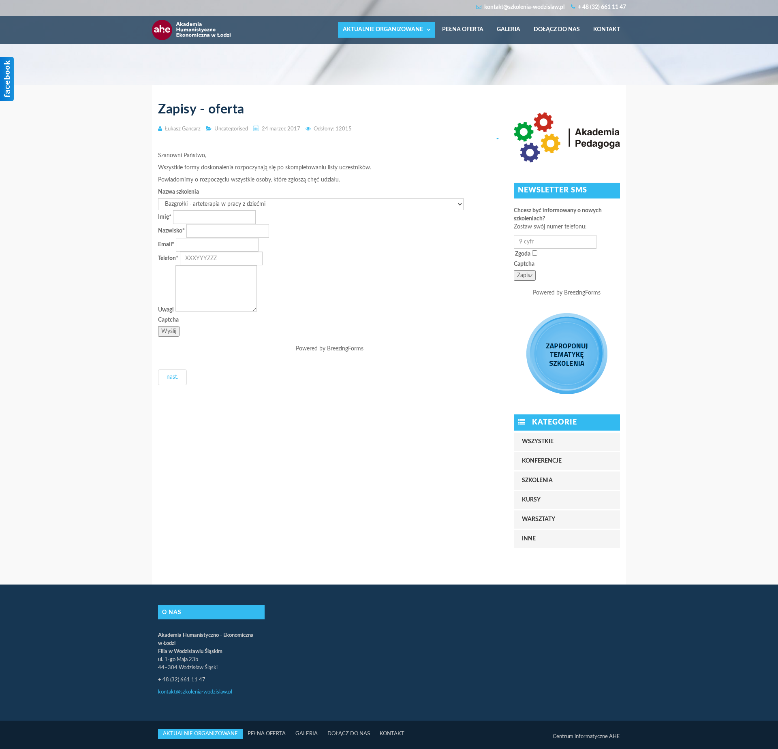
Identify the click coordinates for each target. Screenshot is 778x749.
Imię (164, 217)
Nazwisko (171, 231)
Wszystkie (538, 441)
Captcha (168, 320)
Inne (529, 539)
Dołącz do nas (557, 29)
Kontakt (606, 29)
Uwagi (166, 310)
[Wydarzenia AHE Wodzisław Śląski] (191, 24)
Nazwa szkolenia (178, 192)
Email (166, 245)
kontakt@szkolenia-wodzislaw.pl (195, 692)
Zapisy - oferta (201, 109)
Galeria (508, 29)
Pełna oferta (462, 29)
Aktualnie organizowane (383, 29)
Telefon (168, 258)
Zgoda (522, 254)
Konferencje (542, 461)
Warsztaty (538, 519)
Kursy (531, 500)
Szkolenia (537, 480)
